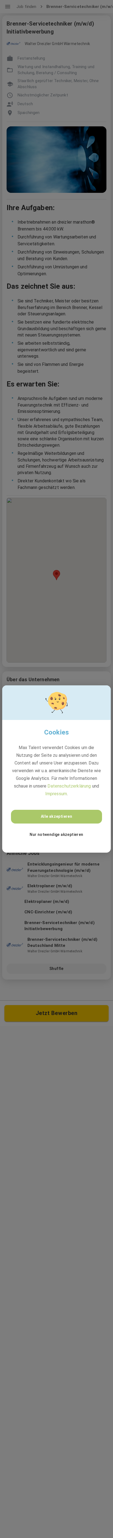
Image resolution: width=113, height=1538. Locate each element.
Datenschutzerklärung (69, 786)
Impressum (56, 793)
